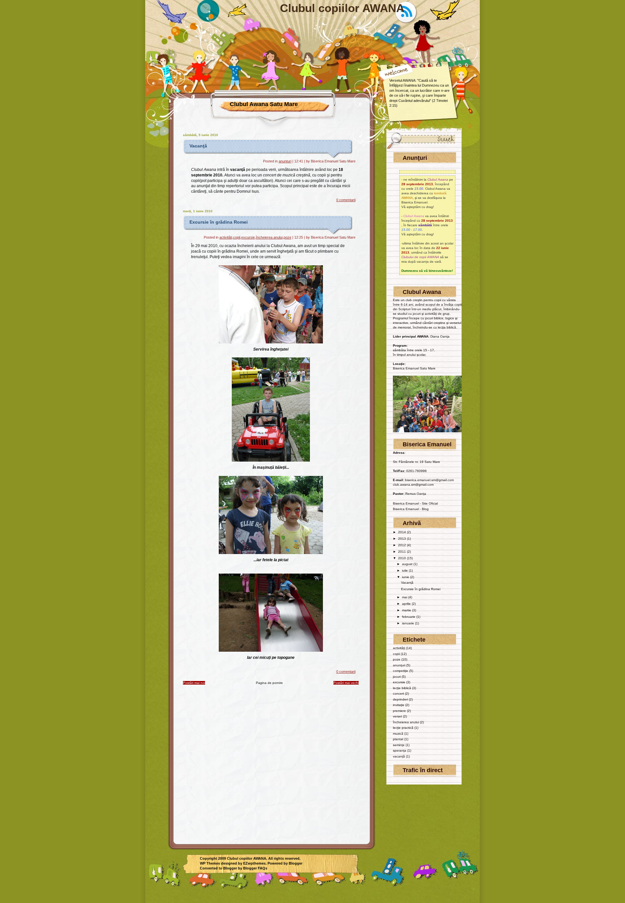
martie (407, 610)
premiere (399, 711)
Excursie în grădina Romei (218, 222)
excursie (248, 237)
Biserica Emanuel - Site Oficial (415, 503)
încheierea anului (269, 237)
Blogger (295, 863)
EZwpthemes (254, 863)
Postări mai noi (194, 683)
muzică (398, 733)
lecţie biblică (402, 688)
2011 (402, 551)
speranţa (399, 750)
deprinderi (400, 699)
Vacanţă (198, 145)
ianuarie (408, 623)
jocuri (397, 676)
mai (405, 597)
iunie (406, 577)
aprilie (407, 603)
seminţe (399, 745)
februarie (409, 616)
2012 (402, 545)
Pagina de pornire (269, 683)
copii (236, 237)
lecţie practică (403, 727)
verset (397, 716)
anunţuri (285, 161)
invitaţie (398, 705)
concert (398, 693)
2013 (402, 538)
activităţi (225, 237)
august (407, 564)
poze (287, 237)
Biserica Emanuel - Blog (411, 509)
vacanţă (399, 756)
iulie (405, 570)
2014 (402, 532)
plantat (398, 739)
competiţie (400, 671)
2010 (402, 558)
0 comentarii (345, 200)
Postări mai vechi (346, 683)
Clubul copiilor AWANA (342, 8)
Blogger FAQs (255, 868)
